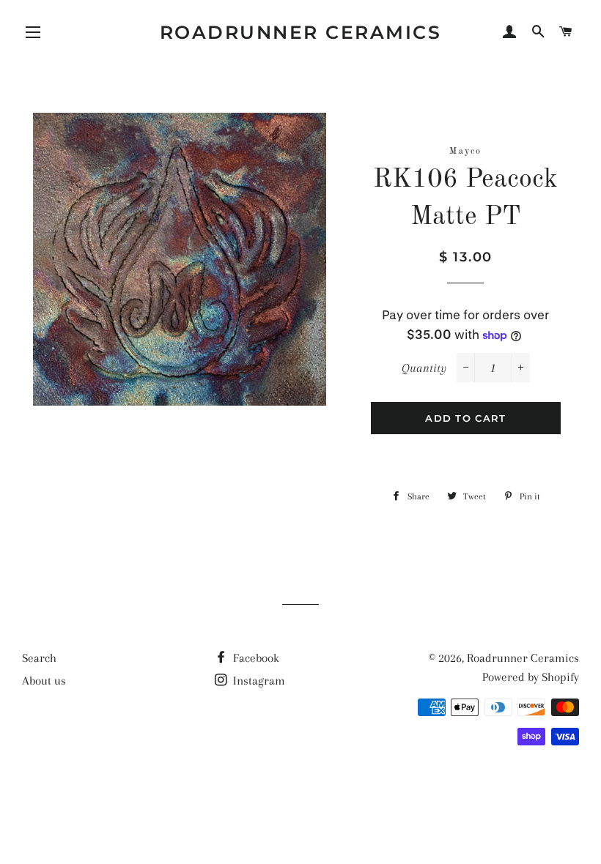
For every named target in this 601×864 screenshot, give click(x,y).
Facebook (254, 658)
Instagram (257, 681)
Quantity (424, 368)
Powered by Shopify (530, 677)
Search (39, 658)
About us (44, 681)
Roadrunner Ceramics (301, 32)
